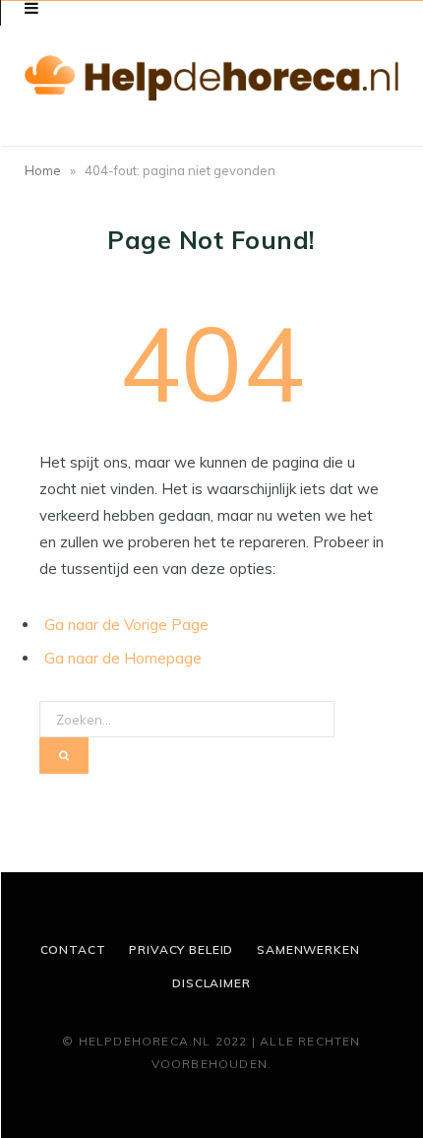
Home (43, 170)
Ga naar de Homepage (123, 658)
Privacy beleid (181, 949)
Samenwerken (308, 949)
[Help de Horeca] (211, 78)
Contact (73, 949)
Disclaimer (211, 983)
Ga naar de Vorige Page (126, 624)
